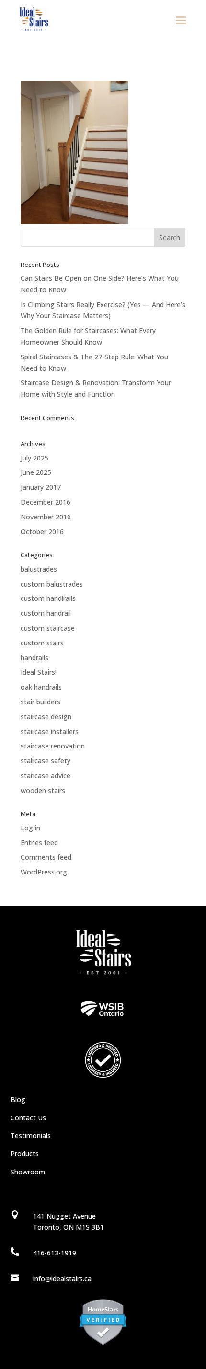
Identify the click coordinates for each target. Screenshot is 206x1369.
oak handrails (41, 686)
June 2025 (36, 472)
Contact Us (28, 1117)
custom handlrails (48, 598)
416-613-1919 (54, 1252)
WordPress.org (44, 871)
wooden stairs (43, 790)
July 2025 (34, 457)
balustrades (39, 569)
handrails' (35, 657)
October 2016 (42, 531)
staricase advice (45, 775)
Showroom (28, 1171)
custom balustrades (52, 583)
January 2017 (41, 487)
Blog (18, 1099)
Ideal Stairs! (39, 672)
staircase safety (45, 760)
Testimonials (31, 1135)
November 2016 (46, 516)
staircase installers (50, 731)
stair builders (40, 701)
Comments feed (46, 857)
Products (25, 1153)
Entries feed (39, 842)
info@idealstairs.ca (62, 1278)
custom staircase (48, 628)
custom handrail (46, 613)
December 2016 (45, 501)
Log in (30, 827)
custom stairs (42, 642)
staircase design (46, 716)
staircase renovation (53, 745)
